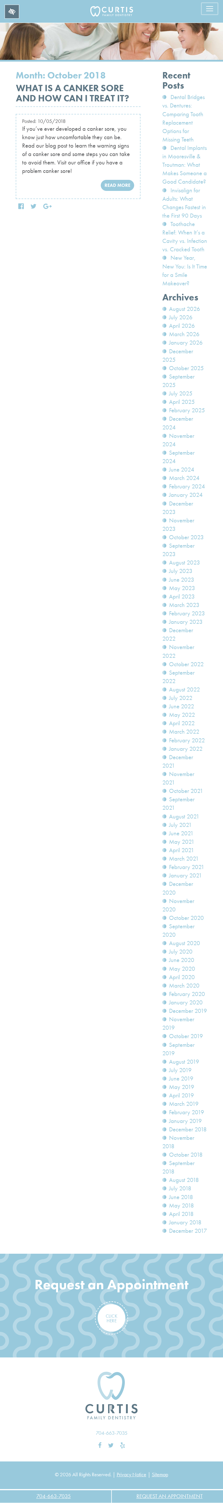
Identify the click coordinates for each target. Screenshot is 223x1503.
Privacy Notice (131, 1474)
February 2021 (186, 867)
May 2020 (182, 968)
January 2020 (186, 1002)
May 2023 (182, 588)
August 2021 (184, 816)
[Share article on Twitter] (33, 206)
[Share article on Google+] (47, 206)
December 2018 (188, 1129)
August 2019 (184, 1061)
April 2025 (182, 402)
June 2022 (181, 706)
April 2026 (182, 325)
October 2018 (186, 1154)
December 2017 (188, 1231)
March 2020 (184, 985)
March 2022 (184, 731)
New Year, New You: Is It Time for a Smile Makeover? (184, 270)
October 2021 (186, 791)
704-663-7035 (111, 1432)
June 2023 (181, 579)
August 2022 (184, 689)
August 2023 (184, 562)
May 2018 (181, 1205)
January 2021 (185, 875)
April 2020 (182, 977)
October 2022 (186, 664)
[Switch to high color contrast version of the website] (12, 12)
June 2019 (181, 1078)
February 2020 (187, 994)
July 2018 (180, 1188)
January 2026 (186, 342)
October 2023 (186, 537)
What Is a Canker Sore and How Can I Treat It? (72, 93)
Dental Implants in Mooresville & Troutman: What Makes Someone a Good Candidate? (184, 164)
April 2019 (181, 1095)
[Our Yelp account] (122, 1445)
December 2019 (188, 1011)
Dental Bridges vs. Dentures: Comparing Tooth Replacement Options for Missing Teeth (183, 118)
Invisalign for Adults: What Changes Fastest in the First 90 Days (184, 203)
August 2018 (184, 1180)
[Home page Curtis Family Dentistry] (111, 1396)
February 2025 (187, 410)
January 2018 (185, 1222)
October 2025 (186, 368)
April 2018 (181, 1214)
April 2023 (182, 596)
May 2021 (182, 841)
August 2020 (184, 943)
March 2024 (184, 478)
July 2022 (181, 698)
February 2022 (187, 740)
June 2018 (181, 1197)
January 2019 (185, 1121)
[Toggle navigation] (209, 8)
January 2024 (186, 495)
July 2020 (181, 951)
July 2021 (180, 825)
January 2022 (186, 749)
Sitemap (160, 1474)
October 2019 (186, 1036)
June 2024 (181, 469)
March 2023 (184, 605)
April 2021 (181, 850)
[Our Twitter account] (111, 1445)
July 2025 (181, 393)
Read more (117, 185)
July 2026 (181, 317)
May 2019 (181, 1087)
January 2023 (186, 622)
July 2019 (180, 1070)
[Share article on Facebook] (21, 206)
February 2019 (186, 1112)
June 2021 (181, 833)
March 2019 (184, 1104)
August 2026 (184, 309)
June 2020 (181, 960)
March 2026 (184, 334)
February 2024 (187, 486)
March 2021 (184, 858)
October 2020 (186, 918)
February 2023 (187, 613)
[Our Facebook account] (100, 1445)
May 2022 (182, 715)
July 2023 (181, 571)
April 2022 (182, 723)
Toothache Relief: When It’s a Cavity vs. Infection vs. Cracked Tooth (184, 236)
